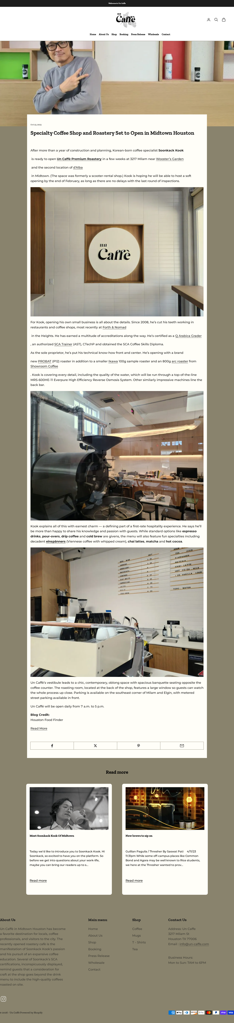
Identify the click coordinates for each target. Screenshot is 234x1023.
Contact (166, 34)
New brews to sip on (139, 836)
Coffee (137, 929)
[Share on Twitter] (95, 745)
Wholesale (153, 34)
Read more (38, 880)
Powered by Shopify (31, 1012)
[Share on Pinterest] (138, 745)
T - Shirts (139, 942)
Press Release (138, 34)
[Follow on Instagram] (3, 999)
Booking (124, 34)
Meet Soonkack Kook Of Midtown (52, 836)
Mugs (136, 935)
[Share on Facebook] (52, 745)
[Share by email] (182, 745)
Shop (114, 34)
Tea (135, 949)
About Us (104, 34)
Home (93, 34)
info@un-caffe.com (194, 944)
